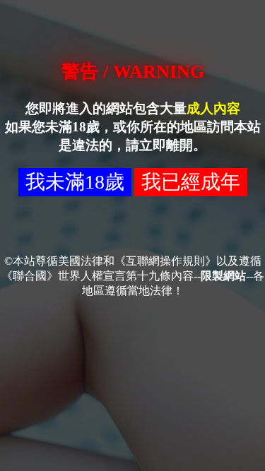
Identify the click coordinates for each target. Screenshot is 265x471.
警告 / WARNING (132, 71)
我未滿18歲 (74, 182)
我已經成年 (190, 182)
